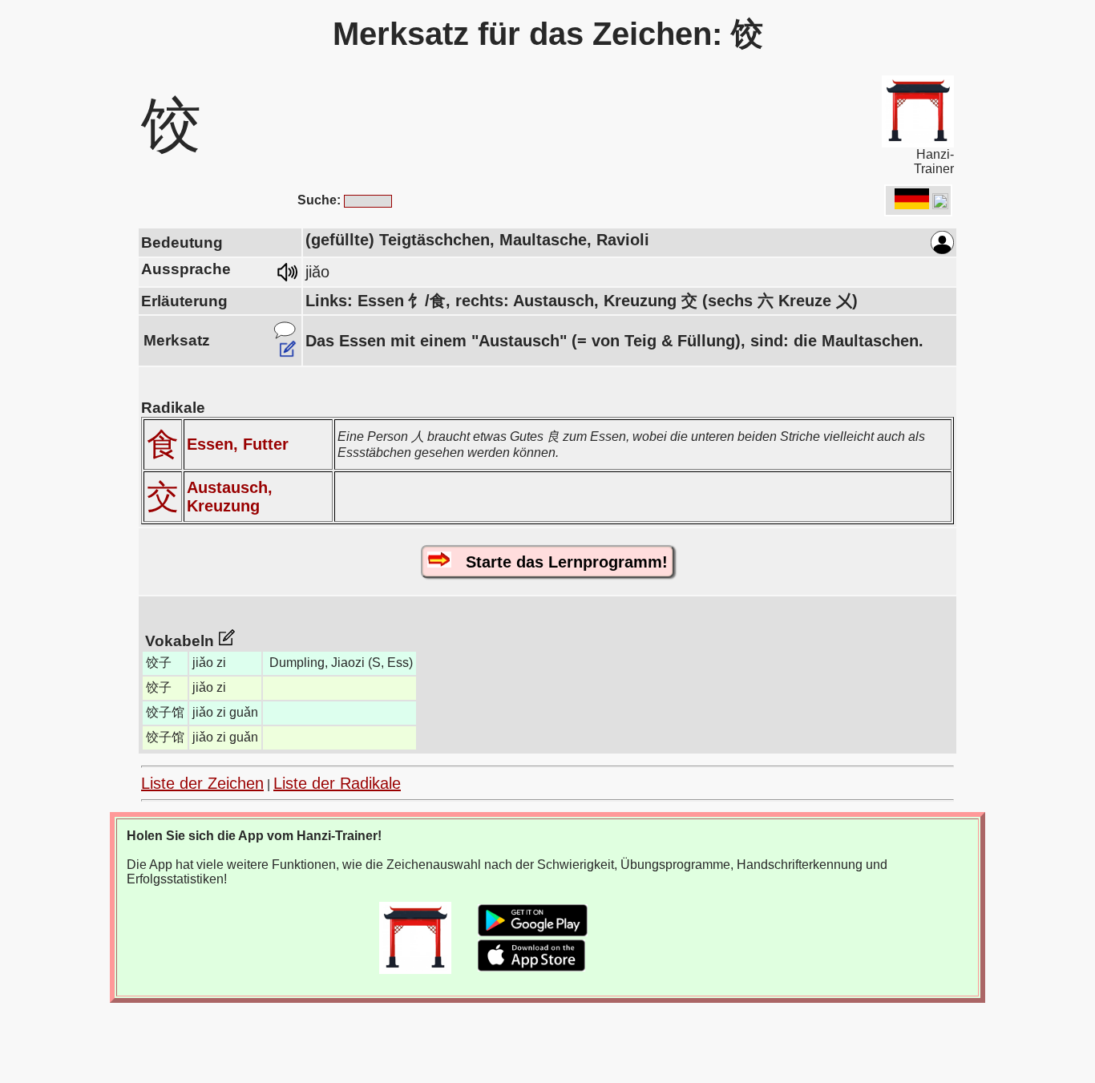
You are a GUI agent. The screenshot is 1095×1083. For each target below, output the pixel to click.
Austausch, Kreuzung (230, 497)
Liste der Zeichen (202, 783)
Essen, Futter (238, 444)
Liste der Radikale (337, 783)
